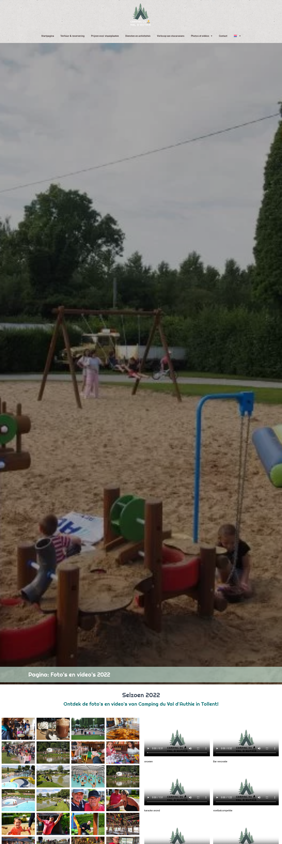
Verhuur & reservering (73, 36)
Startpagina (47, 36)
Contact (223, 36)
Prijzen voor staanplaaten (105, 36)
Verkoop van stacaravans (170, 36)
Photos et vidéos (200, 36)
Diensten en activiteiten (137, 36)
